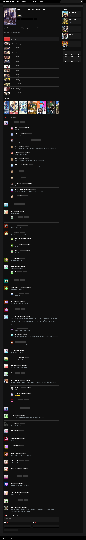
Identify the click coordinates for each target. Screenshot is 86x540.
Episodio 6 (18, 65)
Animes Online (6, 3)
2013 (72, 59)
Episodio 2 (18, 47)
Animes (11, 3)
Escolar (25, 18)
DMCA (10, 538)
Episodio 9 (18, 79)
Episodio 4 (18, 56)
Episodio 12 (18, 92)
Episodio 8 (18, 74)
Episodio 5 (18, 61)
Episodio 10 (18, 83)
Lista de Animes (25, 1)
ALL (5, 6)
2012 (78, 59)
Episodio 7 (18, 70)
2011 (66, 61)
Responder (22, 122)
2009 (78, 61)
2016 (72, 56)
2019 (72, 54)
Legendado (30, 18)
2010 (72, 61)
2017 (66, 56)
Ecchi (15, 3)
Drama (18, 18)
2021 (78, 51)
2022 (72, 51)
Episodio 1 (18, 43)
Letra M (35, 18)
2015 (78, 56)
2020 (66, 54)
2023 (66, 51)
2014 (66, 59)
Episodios (34, 1)
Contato (4, 538)
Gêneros (41, 1)
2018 (78, 54)
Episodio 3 (18, 52)
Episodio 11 (18, 88)
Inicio (18, 1)
